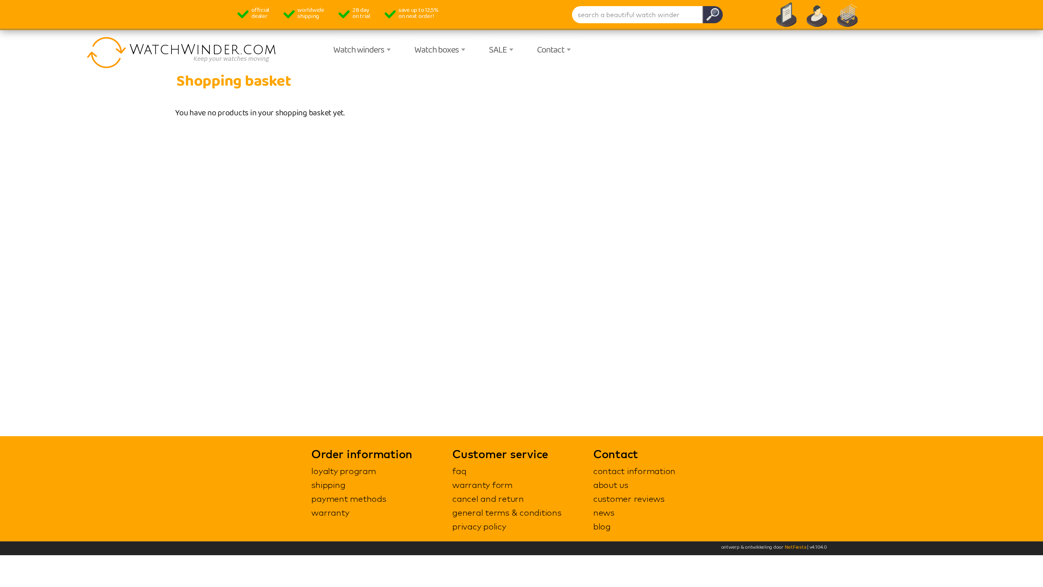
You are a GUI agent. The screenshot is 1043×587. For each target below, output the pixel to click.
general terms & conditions (506, 512)
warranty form (482, 484)
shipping (328, 484)
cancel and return (488, 498)
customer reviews (629, 498)
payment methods (348, 498)
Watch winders (358, 50)
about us (610, 484)
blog (602, 526)
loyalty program (343, 471)
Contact (550, 50)
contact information (634, 471)
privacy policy (479, 526)
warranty (330, 512)
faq (459, 471)
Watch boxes (436, 50)
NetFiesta (795, 547)
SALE (498, 50)
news (603, 512)
